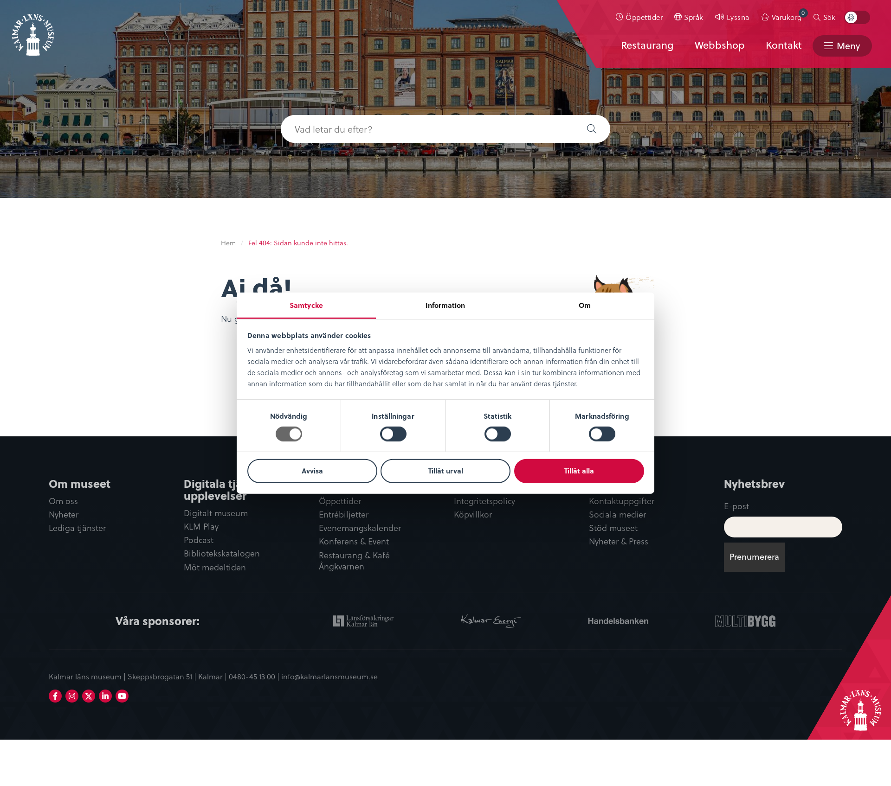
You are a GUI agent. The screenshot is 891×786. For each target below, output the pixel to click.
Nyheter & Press (618, 541)
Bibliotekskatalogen (222, 553)
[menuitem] (639, 17)
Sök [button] (829, 17)
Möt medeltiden (215, 567)
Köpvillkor (473, 514)
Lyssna (738, 17)
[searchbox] (427, 129)
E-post (736, 505)
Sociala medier (617, 514)
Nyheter (63, 514)
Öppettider (644, 17)
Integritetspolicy (484, 501)
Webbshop (720, 45)
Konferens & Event (354, 541)
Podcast (198, 540)
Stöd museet (613, 528)
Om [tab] (585, 305)
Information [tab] (445, 305)
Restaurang (647, 45)
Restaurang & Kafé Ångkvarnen (354, 561)
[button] (591, 129)
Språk (694, 17)
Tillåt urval (445, 471)
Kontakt (784, 45)
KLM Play (201, 526)
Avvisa (312, 471)
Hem (228, 243)
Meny (848, 45)
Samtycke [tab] (306, 305)
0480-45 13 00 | (255, 676)
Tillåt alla (579, 471)
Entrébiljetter (343, 514)
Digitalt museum (216, 513)
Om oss (63, 501)
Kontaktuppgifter (621, 501)
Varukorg (788, 15)
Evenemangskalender (360, 528)
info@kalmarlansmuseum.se (329, 676)
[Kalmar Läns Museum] (33, 29)
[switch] (393, 434)
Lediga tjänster (77, 528)
